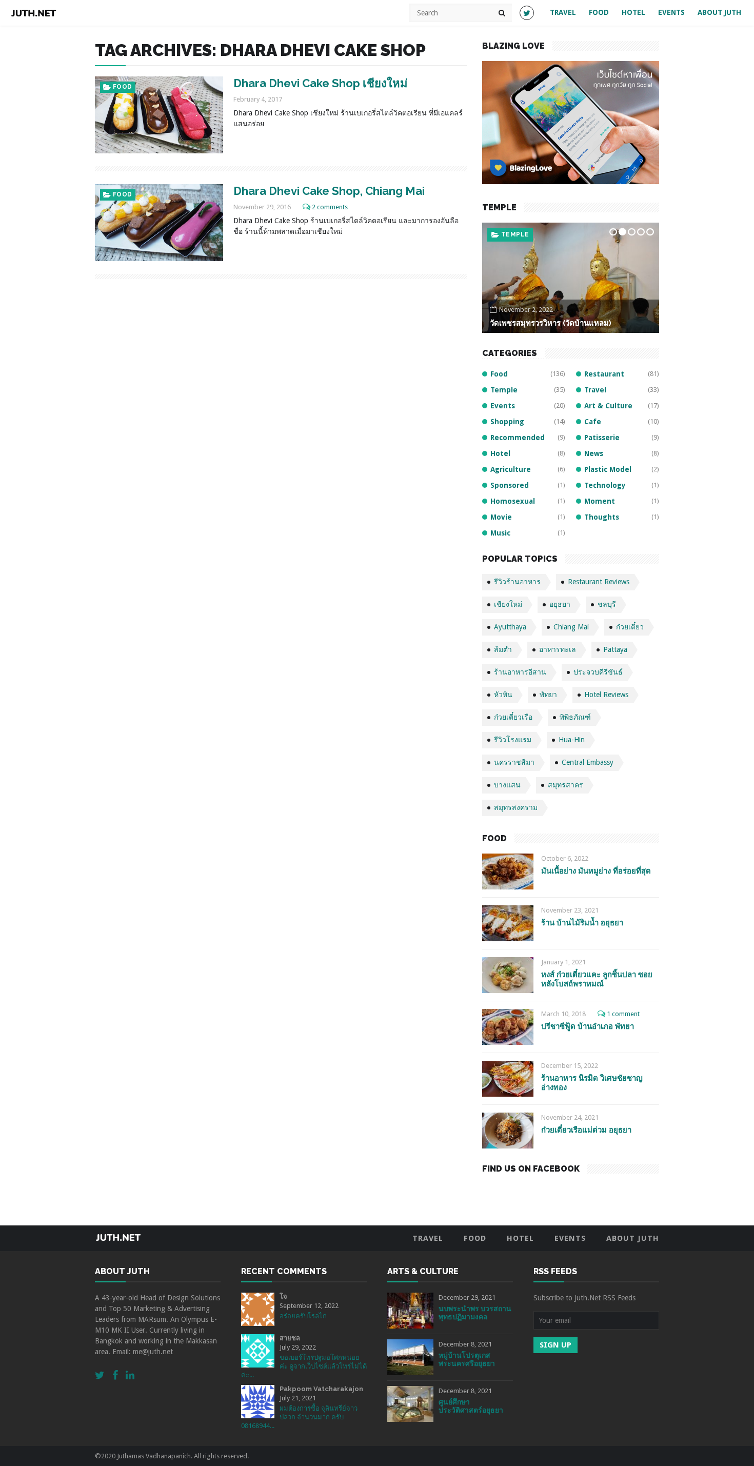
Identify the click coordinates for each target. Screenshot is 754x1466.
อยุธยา (559, 604)
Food (599, 12)
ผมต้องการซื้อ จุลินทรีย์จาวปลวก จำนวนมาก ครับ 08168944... (299, 1417)
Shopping (507, 422)
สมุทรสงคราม (516, 807)
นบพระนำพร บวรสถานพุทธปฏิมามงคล (475, 1312)
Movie (501, 517)
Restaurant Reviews (598, 582)
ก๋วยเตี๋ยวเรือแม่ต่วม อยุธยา (586, 1130)
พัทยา (548, 694)
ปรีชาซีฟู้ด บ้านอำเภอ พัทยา (587, 1026)
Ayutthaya (510, 627)
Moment (599, 501)
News (593, 453)
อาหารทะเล (557, 649)
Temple (515, 234)
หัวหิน (503, 694)
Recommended (517, 437)
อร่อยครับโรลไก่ (303, 1316)
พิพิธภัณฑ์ (575, 717)
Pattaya (615, 649)
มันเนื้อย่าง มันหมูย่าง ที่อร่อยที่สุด (596, 871)
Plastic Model (607, 469)
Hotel (633, 12)
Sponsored (509, 485)
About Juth (719, 12)
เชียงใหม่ (508, 604)
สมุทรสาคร (565, 785)
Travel (563, 12)
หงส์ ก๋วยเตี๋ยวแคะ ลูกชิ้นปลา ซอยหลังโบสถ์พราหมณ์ (596, 979)
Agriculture (510, 469)
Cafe (592, 422)
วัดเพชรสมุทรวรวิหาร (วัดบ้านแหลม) (550, 323)
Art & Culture (608, 406)
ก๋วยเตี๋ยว (630, 627)
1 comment (623, 1014)
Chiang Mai (571, 627)
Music (500, 533)
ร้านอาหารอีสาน (520, 672)
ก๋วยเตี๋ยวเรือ (513, 717)
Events (671, 12)
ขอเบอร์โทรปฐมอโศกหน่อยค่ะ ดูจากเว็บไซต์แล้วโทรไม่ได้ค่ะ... (304, 1366)
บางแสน (507, 785)
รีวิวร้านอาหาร (517, 582)
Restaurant (604, 374)
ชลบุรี (607, 604)
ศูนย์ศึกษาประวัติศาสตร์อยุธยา (471, 1406)
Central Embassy (587, 762)
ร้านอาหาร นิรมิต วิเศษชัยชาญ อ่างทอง (592, 1083)
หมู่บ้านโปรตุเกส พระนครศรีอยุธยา (467, 1359)
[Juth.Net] (33, 13)
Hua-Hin (572, 740)
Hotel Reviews (606, 694)
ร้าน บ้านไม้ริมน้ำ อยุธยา (582, 922)
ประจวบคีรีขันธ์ (598, 672)
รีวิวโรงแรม (512, 740)
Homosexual (512, 501)
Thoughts (601, 517)
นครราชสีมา (514, 762)
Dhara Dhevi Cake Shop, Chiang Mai (329, 190)
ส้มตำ (503, 649)
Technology (605, 485)
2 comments (330, 207)
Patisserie (602, 437)
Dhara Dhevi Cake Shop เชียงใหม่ (320, 83)
